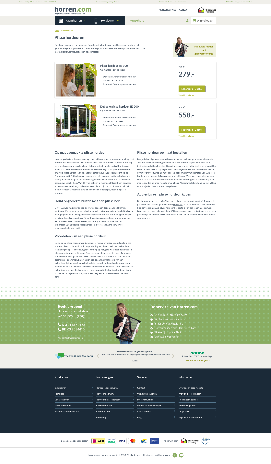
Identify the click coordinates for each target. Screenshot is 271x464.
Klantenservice (167, 9)
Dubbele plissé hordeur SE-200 (119, 106)
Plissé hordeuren (63, 405)
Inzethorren (60, 387)
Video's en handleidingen (149, 405)
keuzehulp (178, 204)
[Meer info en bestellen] (76, 79)
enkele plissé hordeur (111, 218)
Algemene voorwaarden (190, 417)
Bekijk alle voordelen (167, 336)
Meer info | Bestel (192, 88)
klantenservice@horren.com (157, 455)
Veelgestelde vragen (147, 393)
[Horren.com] (73, 11)
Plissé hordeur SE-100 (114, 65)
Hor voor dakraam (105, 393)
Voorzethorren (62, 399)
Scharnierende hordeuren (67, 411)
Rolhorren (60, 393)
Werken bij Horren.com (190, 393)
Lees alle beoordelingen (196, 360)
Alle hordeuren (103, 411)
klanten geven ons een (239, 2)
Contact (183, 9)
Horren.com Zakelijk (188, 399)
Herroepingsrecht (187, 405)
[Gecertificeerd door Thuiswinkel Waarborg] (207, 11)
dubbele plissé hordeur (70, 221)
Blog (139, 417)
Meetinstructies (145, 399)
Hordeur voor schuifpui (107, 387)
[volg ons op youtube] (180, 455)
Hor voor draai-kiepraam (108, 399)
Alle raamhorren (104, 405)
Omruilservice (144, 411)
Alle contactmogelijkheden (70, 338)
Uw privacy (184, 411)
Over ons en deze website (191, 387)
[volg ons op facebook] (174, 455)
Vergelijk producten (186, 95)
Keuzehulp (136, 20)
